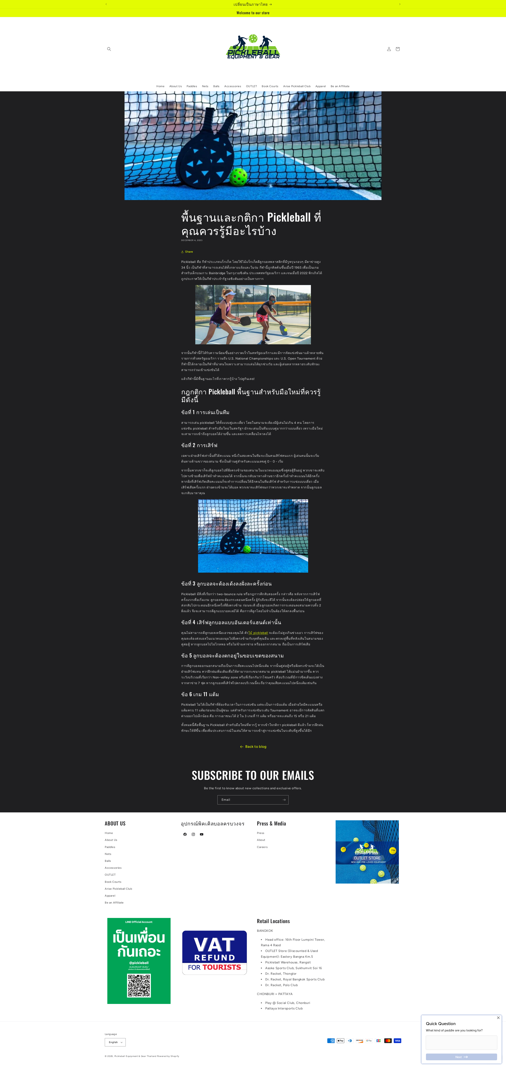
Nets (108, 854)
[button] (109, 49)
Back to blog (255, 746)
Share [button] (189, 251)
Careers (262, 847)
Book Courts (113, 882)
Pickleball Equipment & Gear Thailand (135, 1056)
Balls (108, 861)
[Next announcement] (400, 4)
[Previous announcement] (106, 4)
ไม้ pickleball (258, 633)
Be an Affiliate (114, 902)
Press (260, 833)
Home (109, 833)
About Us (111, 840)
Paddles (110, 847)
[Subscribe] (284, 799)
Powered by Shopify (168, 1056)
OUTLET (110, 874)
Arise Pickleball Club (118, 888)
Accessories (113, 868)
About (261, 840)
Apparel (110, 895)
